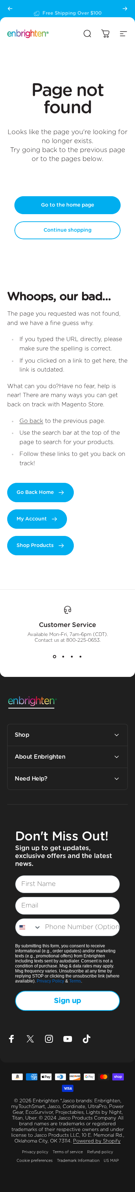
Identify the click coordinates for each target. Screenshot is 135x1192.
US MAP (111, 1161)
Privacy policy (35, 1152)
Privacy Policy (50, 981)
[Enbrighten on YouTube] (67, 1039)
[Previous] (10, 8)
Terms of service (68, 1152)
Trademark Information (78, 1161)
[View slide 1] (54, 656)
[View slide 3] (72, 656)
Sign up (67, 1000)
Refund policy (100, 1152)
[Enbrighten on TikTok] (86, 1039)
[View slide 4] (80, 656)
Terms (75, 981)
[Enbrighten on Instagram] (49, 1039)
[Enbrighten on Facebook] (11, 1039)
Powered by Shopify (97, 1141)
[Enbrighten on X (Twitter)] (30, 1039)
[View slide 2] (63, 656)
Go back (31, 421)
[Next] (125, 8)
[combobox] (28, 927)
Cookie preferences (35, 1161)
